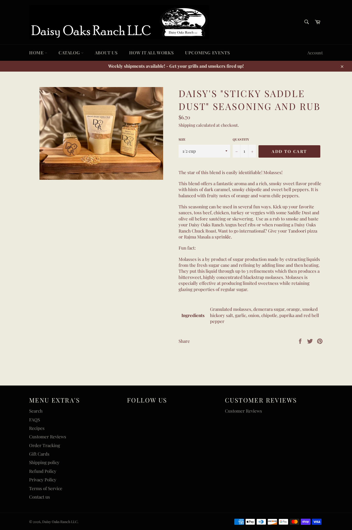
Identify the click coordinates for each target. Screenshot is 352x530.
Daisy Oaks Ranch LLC (60, 521)
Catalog (69, 52)
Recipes (37, 428)
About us (106, 52)
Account (315, 52)
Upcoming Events (207, 52)
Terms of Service (45, 488)
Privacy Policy (42, 479)
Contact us (39, 497)
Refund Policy (42, 471)
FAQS (34, 419)
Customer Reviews (47, 436)
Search (36, 411)
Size (182, 139)
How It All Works (151, 52)
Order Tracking (44, 445)
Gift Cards (39, 454)
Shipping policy (44, 462)
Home (37, 52)
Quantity (241, 139)
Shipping (187, 125)
